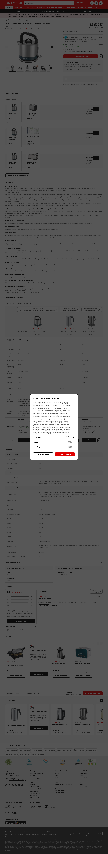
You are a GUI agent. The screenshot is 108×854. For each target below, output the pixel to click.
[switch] (70, 442)
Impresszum (42, 434)
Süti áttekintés (49, 434)
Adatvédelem (36, 434)
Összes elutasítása (43, 454)
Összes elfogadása (65, 454)
